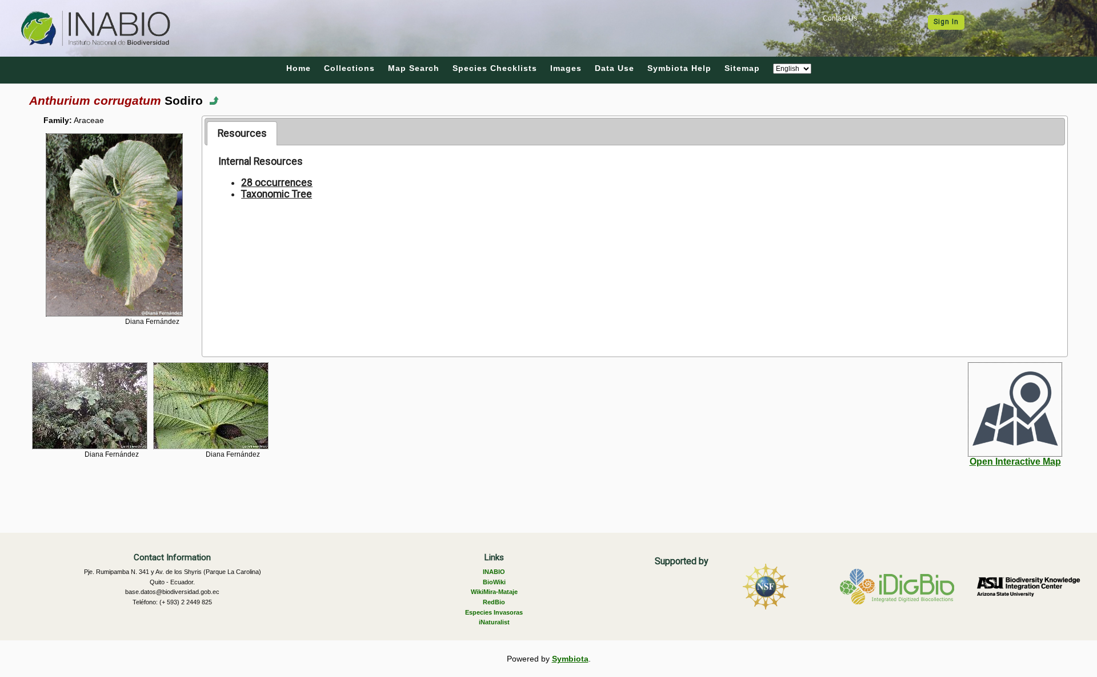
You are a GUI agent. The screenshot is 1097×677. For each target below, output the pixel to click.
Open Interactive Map (1015, 461)
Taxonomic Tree (276, 194)
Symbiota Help (679, 68)
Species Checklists (495, 68)
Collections (349, 68)
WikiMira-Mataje (494, 591)
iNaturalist (494, 622)
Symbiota (570, 658)
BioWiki (494, 582)
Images (566, 68)
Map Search (413, 68)
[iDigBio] (897, 586)
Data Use (614, 68)
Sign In (946, 22)
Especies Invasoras (494, 612)
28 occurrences (277, 182)
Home (298, 68)
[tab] (242, 133)
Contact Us (840, 18)
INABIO (494, 571)
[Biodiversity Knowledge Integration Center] (1028, 586)
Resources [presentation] (242, 133)
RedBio (494, 602)
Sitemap (742, 68)
